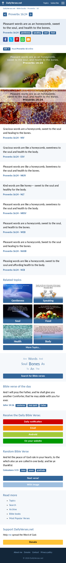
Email (33, 428)
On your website (33, 441)
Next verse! (33, 478)
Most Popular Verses (19, 518)
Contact (35, 552)
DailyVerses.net (9, 9)
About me (18, 552)
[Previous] (5, 14)
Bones (34, 364)
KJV (5, 49)
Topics (46, 3)
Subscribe (55, 3)
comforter (21, 406)
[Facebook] (6, 40)
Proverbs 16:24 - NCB (14, 270)
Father (43, 406)
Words (32, 359)
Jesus (23, 470)
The (37, 369)
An (32, 369)
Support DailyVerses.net (18, 529)
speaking (37, 33)
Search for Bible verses (33, 376)
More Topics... (33, 347)
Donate (33, 542)
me (10, 535)
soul (46, 33)
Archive (13, 509)
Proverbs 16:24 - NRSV (14, 213)
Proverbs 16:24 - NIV (13, 138)
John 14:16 (8, 405)
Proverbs (31, 9)
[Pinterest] (17, 40)
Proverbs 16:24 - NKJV (14, 175)
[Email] (29, 40)
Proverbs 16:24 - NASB (14, 251)
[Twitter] (12, 40)
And (41, 359)
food (53, 33)
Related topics (12, 280)
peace (31, 470)
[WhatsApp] (23, 39)
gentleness (25, 33)
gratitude (41, 470)
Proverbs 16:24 (11, 33)
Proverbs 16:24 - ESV (13, 157)
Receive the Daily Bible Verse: (22, 415)
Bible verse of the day (17, 386)
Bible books (21, 9)
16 (38, 9)
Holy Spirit (33, 406)
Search (12, 505)
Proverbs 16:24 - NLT (13, 194)
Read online (22, 49)
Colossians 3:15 (11, 470)
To (28, 369)
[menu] (63, 4)
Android (33, 434)
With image (33, 485)
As (43, 364)
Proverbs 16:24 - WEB (14, 232)
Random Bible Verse (16, 451)
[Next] (31, 14)
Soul (24, 364)
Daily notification (33, 422)
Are (25, 359)
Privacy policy (46, 552)
